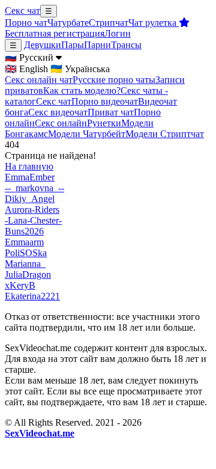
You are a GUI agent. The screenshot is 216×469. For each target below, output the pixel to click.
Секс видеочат (58, 112)
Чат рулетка (153, 22)
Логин (117, 33)
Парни (97, 45)
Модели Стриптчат (164, 134)
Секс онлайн (61, 123)
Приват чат (111, 112)
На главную (29, 166)
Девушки (42, 45)
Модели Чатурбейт (86, 134)
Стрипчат (108, 22)
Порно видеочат (104, 101)
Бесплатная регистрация (54, 33)
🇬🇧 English (26, 69)
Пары (72, 45)
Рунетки (104, 123)
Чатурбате (68, 22)
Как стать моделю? (82, 90)
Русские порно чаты (114, 80)
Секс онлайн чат (39, 80)
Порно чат (26, 22)
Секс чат (22, 10)
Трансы (126, 45)
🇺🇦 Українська (80, 69)
